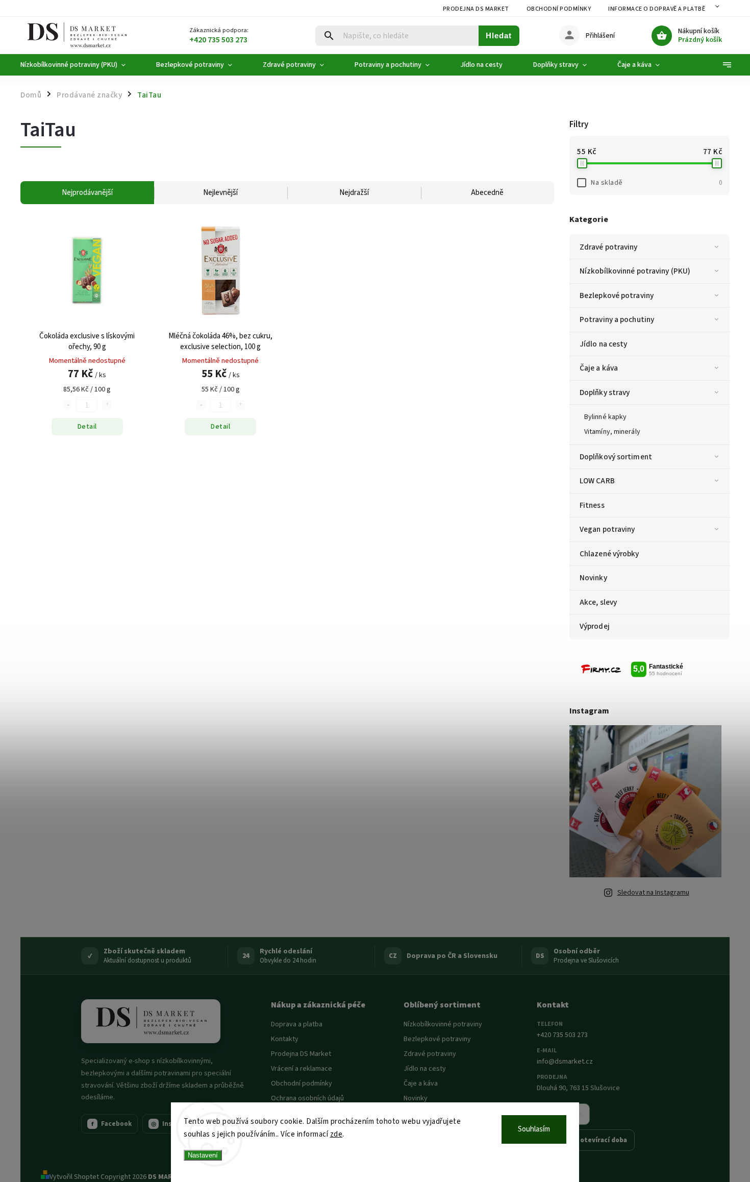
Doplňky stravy (605, 392)
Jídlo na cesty (603, 344)
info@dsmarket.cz (565, 1061)
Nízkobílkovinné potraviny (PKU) (635, 271)
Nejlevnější (220, 192)
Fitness (592, 505)
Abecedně (487, 192)
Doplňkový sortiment (616, 456)
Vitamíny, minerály (612, 432)
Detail (87, 427)
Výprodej (595, 626)
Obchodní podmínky (559, 9)
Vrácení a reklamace (301, 1069)
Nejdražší (354, 192)
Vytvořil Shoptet (74, 1177)
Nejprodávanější (87, 192)
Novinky (593, 577)
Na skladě (656, 183)
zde (336, 1134)
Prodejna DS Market (476, 9)
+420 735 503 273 (562, 1035)
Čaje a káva (599, 368)
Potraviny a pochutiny (617, 319)
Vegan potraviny (607, 529)
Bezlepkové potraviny (617, 295)
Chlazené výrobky (609, 553)
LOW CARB (597, 480)
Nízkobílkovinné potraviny (443, 1024)
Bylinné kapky (605, 417)
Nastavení (203, 1155)
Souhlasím (534, 1129)
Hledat (499, 35)
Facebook (111, 1123)
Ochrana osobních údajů (307, 1098)
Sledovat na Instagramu (653, 893)
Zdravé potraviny (609, 247)
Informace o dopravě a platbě (656, 9)
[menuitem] (80, 65)
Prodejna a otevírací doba (585, 1140)
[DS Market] (150, 1021)
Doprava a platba (296, 1024)
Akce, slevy (598, 602)
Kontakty (284, 1039)
